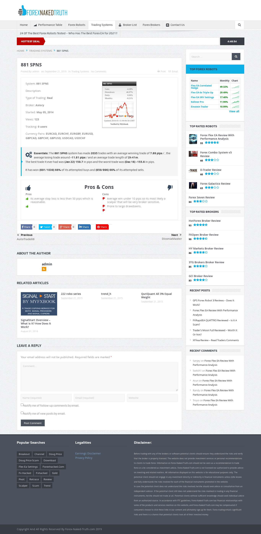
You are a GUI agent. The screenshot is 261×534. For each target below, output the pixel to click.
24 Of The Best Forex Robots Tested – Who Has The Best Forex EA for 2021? (68, 33)
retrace (34, 479)
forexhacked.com (53, 466)
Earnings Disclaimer (88, 453)
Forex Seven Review (202, 197)
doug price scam (29, 460)
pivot (22, 479)
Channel (39, 454)
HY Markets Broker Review (206, 248)
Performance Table (50, 25)
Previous (26, 235)
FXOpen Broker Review (203, 234)
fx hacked (25, 472)
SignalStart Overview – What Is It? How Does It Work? (36, 323)
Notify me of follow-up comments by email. (51, 405)
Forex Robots (76, 25)
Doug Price (55, 454)
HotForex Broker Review (204, 221)
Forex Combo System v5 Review (216, 154)
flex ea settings (28, 466)
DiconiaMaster (172, 239)
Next (174, 235)
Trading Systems (102, 25)
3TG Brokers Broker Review (206, 262)
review (48, 479)
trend (47, 485)
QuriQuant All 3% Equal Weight (156, 295)
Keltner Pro (197, 102)
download (50, 460)
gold (55, 472)
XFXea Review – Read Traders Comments (216, 340)
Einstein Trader (199, 106)
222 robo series (71, 294)
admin (35, 71)
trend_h (106, 294)
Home (24, 25)
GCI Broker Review (201, 276)
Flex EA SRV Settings (202, 97)
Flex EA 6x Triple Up (202, 92)
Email (175, 71)
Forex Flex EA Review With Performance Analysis (217, 136)
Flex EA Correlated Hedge (201, 87)
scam (35, 485)
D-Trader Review (210, 170)
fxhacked (41, 472)
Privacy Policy (83, 458)
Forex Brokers (151, 25)
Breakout (24, 454)
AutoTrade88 (26, 239)
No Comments (98, 71)
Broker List (130, 25)
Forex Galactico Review (215, 183)
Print (163, 71)
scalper (23, 485)
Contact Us (178, 25)
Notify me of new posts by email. (44, 413)
